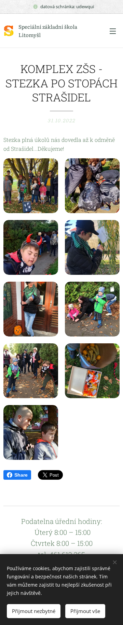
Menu (113, 31)
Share (21, 475)
